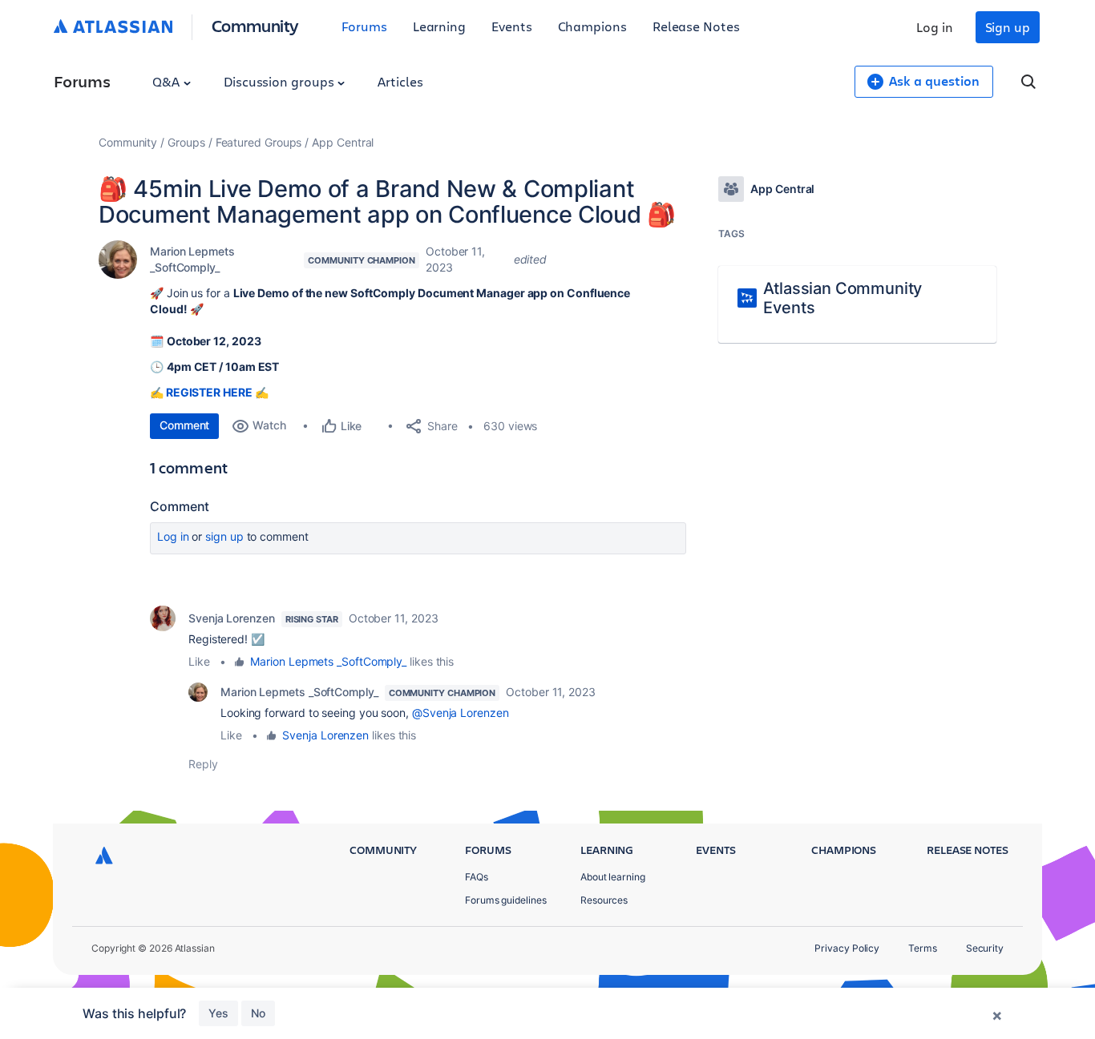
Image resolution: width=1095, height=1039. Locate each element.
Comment (184, 425)
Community (255, 25)
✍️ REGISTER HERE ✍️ (209, 392)
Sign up (1007, 26)
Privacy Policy (846, 948)
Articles (400, 81)
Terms (922, 948)
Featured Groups (259, 142)
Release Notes (696, 26)
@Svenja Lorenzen (460, 712)
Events (511, 26)
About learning (612, 877)
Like (199, 661)
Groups (186, 142)
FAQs (476, 877)
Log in (934, 26)
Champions (592, 26)
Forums (364, 26)
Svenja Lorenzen (231, 618)
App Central (343, 142)
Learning (439, 26)
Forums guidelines (506, 900)
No (258, 1013)
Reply (203, 764)
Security (985, 948)
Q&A (167, 81)
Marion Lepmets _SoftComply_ (192, 259)
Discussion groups (280, 81)
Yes (218, 1013)
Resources (604, 900)
